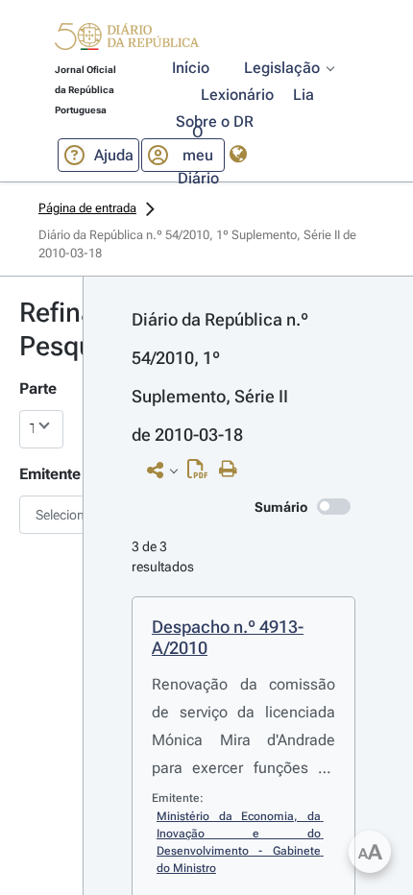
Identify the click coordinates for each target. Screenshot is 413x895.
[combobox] (41, 515)
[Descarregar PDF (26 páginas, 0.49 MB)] (202, 473)
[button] (127, 39)
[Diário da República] (127, 41)
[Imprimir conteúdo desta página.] (233, 469)
